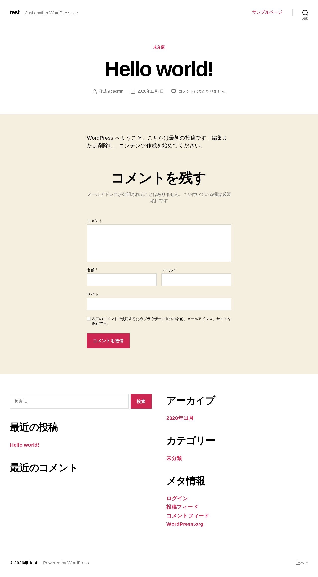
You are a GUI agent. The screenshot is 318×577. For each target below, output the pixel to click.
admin (118, 91)
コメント (95, 221)
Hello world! (24, 445)
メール (168, 270)
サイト (93, 294)
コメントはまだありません (201, 91)
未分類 (159, 47)
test (14, 12)
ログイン (177, 498)
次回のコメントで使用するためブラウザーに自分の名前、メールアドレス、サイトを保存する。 (161, 321)
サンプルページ (267, 12)
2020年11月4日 (151, 91)
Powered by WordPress (66, 562)
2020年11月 (180, 418)
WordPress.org (184, 524)
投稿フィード (182, 507)
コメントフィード (187, 515)
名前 (92, 270)
